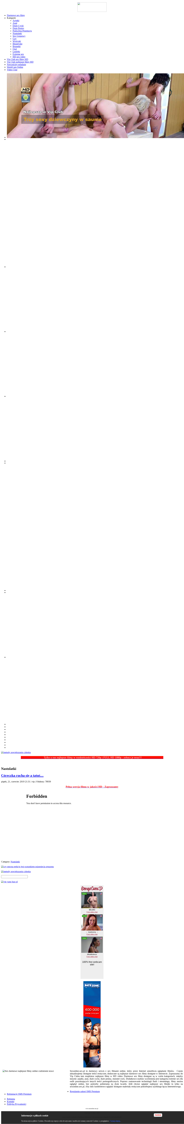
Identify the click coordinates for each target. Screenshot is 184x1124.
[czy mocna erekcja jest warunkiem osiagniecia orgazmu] (92, 866)
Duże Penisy (18, 28)
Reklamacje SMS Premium (19, 1094)
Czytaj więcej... (115, 1121)
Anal (15, 23)
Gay (15, 38)
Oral (15, 49)
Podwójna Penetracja (22, 31)
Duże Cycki (18, 25)
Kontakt (10, 1101)
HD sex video (19, 57)
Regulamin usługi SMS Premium (85, 1091)
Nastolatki (17, 33)
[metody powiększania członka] (92, 752)
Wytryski (17, 41)
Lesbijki (16, 51)
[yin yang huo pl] (92, 881)
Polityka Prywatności (16, 1104)
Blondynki (17, 44)
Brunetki (17, 46)
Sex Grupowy (19, 36)
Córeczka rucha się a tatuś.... (22, 775)
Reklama (11, 1099)
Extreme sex (18, 54)
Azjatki (16, 20)
